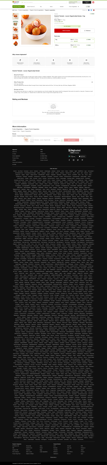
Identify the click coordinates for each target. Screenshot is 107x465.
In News (14, 153)
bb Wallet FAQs (43, 156)
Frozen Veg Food (16, 453)
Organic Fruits (16, 131)
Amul (55, 446)
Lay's (82, 453)
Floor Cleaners (15, 451)
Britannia (55, 451)
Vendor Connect (44, 160)
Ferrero (69, 453)
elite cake (69, 447)
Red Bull (55, 447)
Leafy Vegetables (44, 451)
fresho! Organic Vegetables (24, 136)
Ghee (41, 446)
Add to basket (66, 30)
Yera (68, 449)
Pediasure (83, 447)
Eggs (41, 449)
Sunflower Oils (15, 446)
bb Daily (14, 164)
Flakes (41, 447)
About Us (14, 151)
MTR (82, 446)
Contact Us (42, 153)
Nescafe (69, 446)
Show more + (53, 457)
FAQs (41, 151)
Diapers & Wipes (30, 453)
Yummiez (56, 449)
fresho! (56, 14)
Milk (13, 447)
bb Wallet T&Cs (43, 158)
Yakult (82, 449)
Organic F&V (15, 449)
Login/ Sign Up (87, 2)
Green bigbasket (16, 156)
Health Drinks (29, 447)
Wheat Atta (28, 446)
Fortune (82, 451)
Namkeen (28, 449)
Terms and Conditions (17, 162)
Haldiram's (56, 453)
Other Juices (29, 451)
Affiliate (14, 160)
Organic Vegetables (26, 131)
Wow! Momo (70, 451)
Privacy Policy (15, 158)
